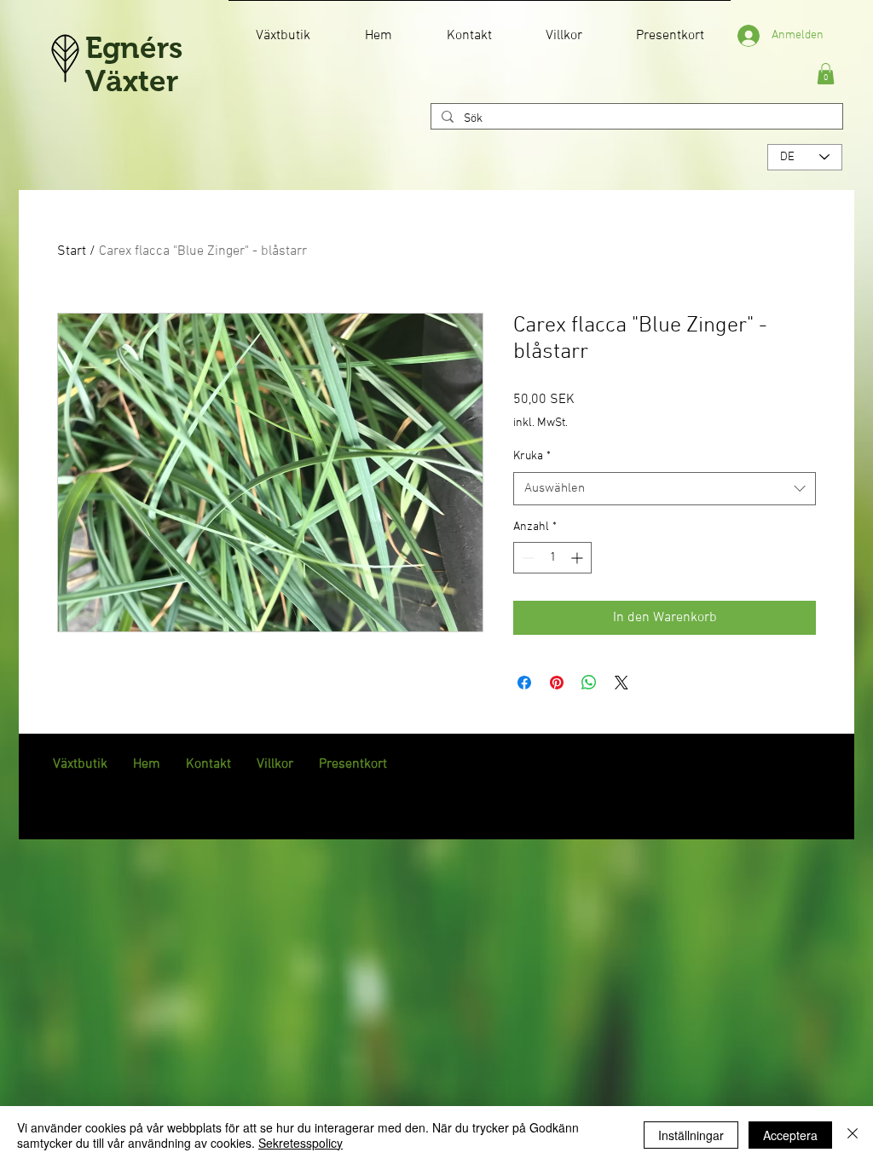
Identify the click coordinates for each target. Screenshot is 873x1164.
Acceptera (790, 1135)
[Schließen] (852, 1135)
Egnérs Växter (133, 64)
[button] (826, 73)
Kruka (532, 456)
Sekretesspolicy (300, 1142)
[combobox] (664, 488)
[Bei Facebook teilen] (524, 682)
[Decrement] (526, 558)
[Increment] (578, 558)
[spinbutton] (552, 558)
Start (71, 251)
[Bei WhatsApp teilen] (589, 682)
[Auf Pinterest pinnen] (556, 682)
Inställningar (691, 1135)
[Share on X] (621, 682)
